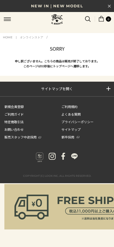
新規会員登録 (14, 106)
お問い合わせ (14, 129)
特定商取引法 (14, 121)
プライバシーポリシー (77, 121)
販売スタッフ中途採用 (20, 137)
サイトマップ (71, 129)
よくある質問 (71, 114)
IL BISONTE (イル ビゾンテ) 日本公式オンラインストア (57, 20)
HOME (8, 37)
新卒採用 (67, 137)
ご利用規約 (69, 106)
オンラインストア (31, 37)
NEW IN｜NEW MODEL (57, 6)
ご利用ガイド (14, 114)
